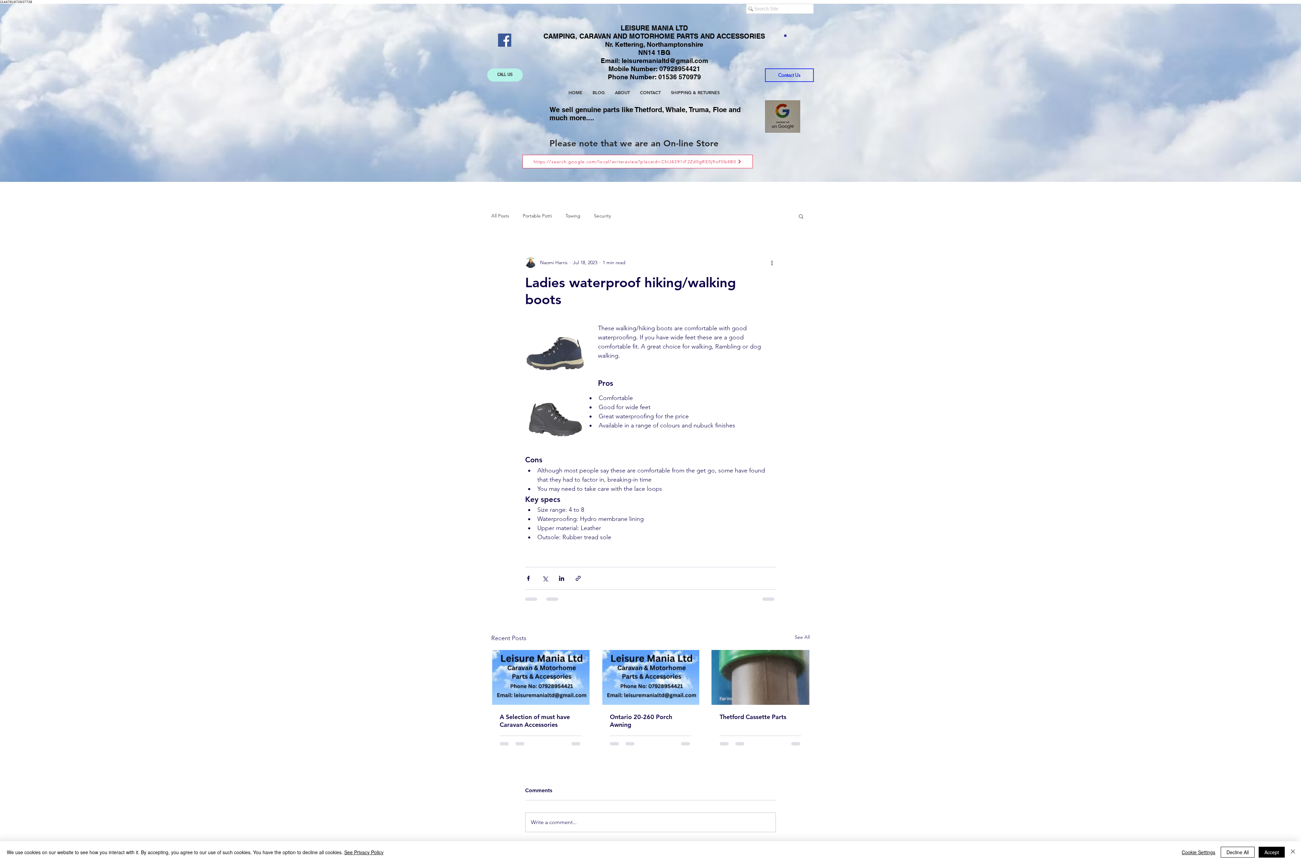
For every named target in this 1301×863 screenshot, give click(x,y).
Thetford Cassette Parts (753, 717)
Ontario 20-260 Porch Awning (641, 721)
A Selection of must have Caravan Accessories (535, 721)
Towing (572, 216)
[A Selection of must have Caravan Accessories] (541, 677)
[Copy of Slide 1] (651, 165)
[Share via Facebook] (528, 578)
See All (802, 637)
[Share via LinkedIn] (561, 578)
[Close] (1293, 852)
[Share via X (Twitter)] (545, 578)
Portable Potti (537, 216)
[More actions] (772, 262)
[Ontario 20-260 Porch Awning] (651, 677)
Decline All (1237, 852)
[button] (785, 35)
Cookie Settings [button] (1198, 852)
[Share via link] (578, 578)
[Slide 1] (644, 165)
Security (602, 216)
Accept (1271, 852)
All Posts (500, 216)
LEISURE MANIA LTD (654, 28)
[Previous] (48, 93)
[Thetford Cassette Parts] (760, 677)
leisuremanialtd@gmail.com (665, 60)
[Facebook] (504, 40)
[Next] (1253, 93)
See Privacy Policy (364, 852)
